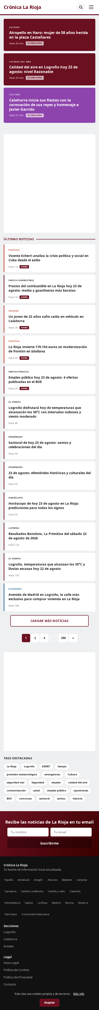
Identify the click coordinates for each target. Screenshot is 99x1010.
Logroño (29, 766)
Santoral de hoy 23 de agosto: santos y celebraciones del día (40, 444)
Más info (78, 994)
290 (63, 638)
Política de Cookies (16, 970)
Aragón (38, 879)
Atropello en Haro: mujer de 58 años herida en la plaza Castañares (48, 35)
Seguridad (38, 782)
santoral (44, 798)
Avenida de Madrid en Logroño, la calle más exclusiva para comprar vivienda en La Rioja (44, 596)
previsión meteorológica (22, 774)
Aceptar (49, 1002)
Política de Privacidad (18, 977)
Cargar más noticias (50, 621)
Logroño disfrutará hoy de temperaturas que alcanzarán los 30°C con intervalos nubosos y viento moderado (45, 412)
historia (77, 798)
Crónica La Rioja (22, 7)
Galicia (29, 902)
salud (36, 790)
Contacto (10, 984)
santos (61, 798)
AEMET (46, 766)
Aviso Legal (11, 963)
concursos (25, 798)
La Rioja (12, 766)
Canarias (82, 879)
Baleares (67, 879)
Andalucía (23, 879)
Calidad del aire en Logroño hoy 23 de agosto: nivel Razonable (43, 69)
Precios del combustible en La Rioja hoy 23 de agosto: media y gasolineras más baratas (45, 288)
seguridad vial (15, 782)
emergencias (52, 774)
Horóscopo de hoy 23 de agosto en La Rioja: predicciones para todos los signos (44, 505)
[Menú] (91, 7)
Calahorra (10, 939)
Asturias (52, 879)
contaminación (16, 790)
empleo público (56, 790)
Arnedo (9, 946)
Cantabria (10, 891)
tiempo (62, 766)
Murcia (69, 902)
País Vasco (11, 914)
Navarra (83, 902)
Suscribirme (49, 843)
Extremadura (12, 902)
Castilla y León (56, 891)
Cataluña (75, 891)
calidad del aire (77, 782)
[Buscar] (80, 7)
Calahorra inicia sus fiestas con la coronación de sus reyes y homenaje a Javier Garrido (44, 105)
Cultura (72, 774)
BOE (9, 798)
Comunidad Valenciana (35, 914)
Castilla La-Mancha (32, 891)
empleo (56, 782)
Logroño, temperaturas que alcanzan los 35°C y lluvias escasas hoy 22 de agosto (47, 566)
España (9, 879)
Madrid (56, 902)
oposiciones (81, 790)
